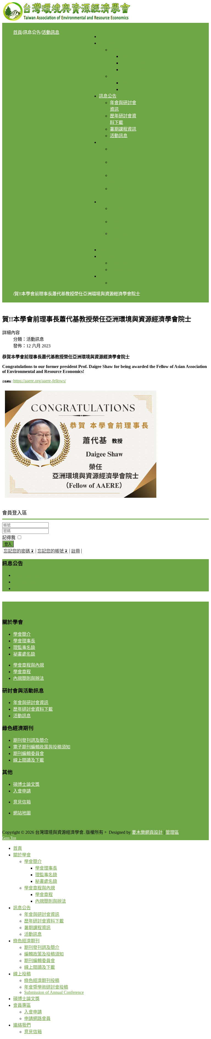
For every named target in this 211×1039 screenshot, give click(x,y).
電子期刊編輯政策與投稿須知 (41, 747)
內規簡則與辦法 (28, 678)
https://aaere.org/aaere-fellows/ (39, 380)
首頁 (17, 32)
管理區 (172, 832)
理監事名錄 (24, 647)
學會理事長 (24, 640)
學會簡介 (22, 634)
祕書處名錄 (24, 654)
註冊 (75, 551)
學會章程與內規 (28, 665)
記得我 (8, 537)
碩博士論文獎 (26, 784)
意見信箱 (22, 802)
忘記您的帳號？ (52, 551)
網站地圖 (22, 813)
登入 (8, 544)
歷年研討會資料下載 (33, 582)
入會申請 (22, 791)
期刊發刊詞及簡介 (30, 740)
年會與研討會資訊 (30, 575)
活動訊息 (50, 32)
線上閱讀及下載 (28, 760)
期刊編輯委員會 (28, 753)
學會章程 (22, 671)
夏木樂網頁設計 (147, 832)
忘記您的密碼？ (19, 551)
